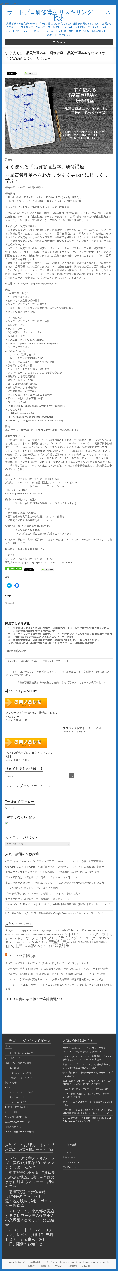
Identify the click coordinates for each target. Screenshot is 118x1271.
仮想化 (69, 942)
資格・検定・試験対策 (16, 1063)
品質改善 (83, 942)
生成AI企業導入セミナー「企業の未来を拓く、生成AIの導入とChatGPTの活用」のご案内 (54, 882)
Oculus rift (9, 934)
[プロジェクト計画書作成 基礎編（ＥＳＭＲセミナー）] (26, 699)
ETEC (30, 930)
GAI (56, 931)
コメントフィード (71, 1162)
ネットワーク (26, 938)
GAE (52, 931)
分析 (75, 942)
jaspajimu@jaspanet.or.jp (89, 539)
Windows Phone (54, 934)
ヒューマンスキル (13, 1102)
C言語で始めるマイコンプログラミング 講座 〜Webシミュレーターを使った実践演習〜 (54, 861)
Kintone (86, 930)
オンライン (88, 934)
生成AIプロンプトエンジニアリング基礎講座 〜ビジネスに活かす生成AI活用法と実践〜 (53, 871)
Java (79, 930)
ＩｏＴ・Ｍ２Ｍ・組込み (17, 1053)
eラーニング (39, 930)
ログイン (67, 1152)
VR (31, 935)
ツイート (10, 807)
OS (6, 1087)
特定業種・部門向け (15, 1116)
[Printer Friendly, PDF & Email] (13, 568)
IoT (73, 930)
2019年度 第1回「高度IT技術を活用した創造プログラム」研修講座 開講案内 (53, 643)
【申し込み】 (59, 1266)
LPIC (99, 930)
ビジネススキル (12, 1097)
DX (17, 930)
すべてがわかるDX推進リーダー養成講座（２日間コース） (37, 898)
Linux (94, 930)
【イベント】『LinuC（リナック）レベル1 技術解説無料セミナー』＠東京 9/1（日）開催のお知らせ (29, 1237)
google (62, 930)
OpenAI (17, 935)
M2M (105, 930)
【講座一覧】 (45, 1266)
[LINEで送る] (30, 73)
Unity (28, 934)
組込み (35, 945)
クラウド (102, 934)
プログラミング (62, 937)
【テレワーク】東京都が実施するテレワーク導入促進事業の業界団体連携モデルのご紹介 (54, 979)
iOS (69, 930)
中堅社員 (58, 941)
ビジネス (41, 938)
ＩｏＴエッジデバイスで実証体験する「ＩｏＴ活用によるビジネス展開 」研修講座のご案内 (61, 633)
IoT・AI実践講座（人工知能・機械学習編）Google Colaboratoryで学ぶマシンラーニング (54, 913)
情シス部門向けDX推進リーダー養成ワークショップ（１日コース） (42, 877)
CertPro (14, 660)
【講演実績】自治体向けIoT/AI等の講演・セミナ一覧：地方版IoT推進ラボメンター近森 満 (55, 973)
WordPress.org (70, 1167)
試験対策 (62, 946)
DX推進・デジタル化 (15, 1107)
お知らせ (9, 1112)
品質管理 (23, 650)
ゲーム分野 (10, 1067)
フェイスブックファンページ (28, 786)
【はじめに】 (32, 1266)
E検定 (47, 931)
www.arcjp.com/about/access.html (23, 493)
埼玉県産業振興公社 (99, 942)
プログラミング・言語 (16, 1072)
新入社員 (13, 945)
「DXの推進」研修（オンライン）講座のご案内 (31, 888)
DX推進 (22, 930)
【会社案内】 (85, 1266)
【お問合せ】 (72, 1266)
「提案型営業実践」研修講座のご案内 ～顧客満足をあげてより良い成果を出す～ (55, 639)
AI (7, 930)
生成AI (26, 946)
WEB (35, 934)
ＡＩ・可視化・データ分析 (18, 1131)
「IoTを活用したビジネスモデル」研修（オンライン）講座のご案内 (42, 893)
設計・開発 (47, 946)
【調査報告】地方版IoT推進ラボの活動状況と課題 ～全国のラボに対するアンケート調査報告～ (57, 968)
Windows (42, 934)
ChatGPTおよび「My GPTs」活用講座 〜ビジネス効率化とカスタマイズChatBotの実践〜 (54, 866)
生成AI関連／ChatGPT (16, 1121)
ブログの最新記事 (22, 956)
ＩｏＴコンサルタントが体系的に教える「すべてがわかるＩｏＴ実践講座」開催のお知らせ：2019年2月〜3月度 (57, 673)
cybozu (12, 931)
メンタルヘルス (36, 942)
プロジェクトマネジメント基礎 (82, 728)
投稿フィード (69, 1157)
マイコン (20, 942)
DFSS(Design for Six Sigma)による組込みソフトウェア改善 (42, 636)
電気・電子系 (11, 1126)
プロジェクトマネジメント (56, 660)
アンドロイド (71, 934)
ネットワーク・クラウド (17, 1092)
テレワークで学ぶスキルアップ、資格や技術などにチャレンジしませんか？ (47, 963)
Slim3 (23, 935)
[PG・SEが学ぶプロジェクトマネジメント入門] (26, 739)
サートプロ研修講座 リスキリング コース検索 (59, 15)
